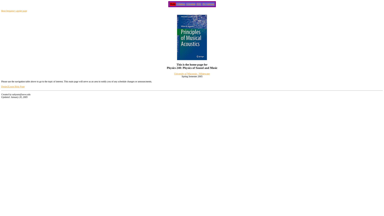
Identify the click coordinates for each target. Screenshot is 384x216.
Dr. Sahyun (208, 4)
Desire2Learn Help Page (13, 86)
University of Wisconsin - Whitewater (192, 73)
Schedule (190, 4)
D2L (199, 4)
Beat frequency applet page (14, 11)
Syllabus (181, 4)
